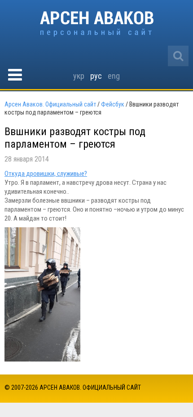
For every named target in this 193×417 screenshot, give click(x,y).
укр (78, 76)
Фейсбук (112, 104)
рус (96, 76)
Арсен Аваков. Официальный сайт (97, 24)
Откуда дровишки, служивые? (45, 174)
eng (114, 76)
